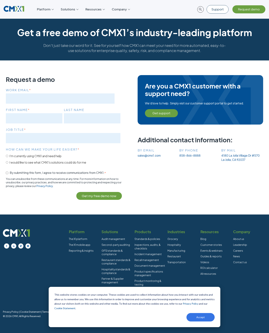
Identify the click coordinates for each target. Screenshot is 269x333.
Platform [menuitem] (77, 231)
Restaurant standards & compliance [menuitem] (116, 261)
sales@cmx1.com (149, 155)
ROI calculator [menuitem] (209, 267)
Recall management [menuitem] (146, 260)
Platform (44, 9)
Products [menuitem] (142, 231)
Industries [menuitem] (176, 231)
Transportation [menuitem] (176, 262)
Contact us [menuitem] (240, 262)
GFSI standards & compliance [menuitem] (112, 252)
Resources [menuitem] (209, 231)
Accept (200, 317)
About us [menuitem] (238, 238)
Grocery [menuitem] (172, 238)
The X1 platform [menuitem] (78, 238)
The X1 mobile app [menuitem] (79, 244)
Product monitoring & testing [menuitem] (147, 282)
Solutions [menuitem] (110, 231)
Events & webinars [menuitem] (211, 250)
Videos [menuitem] (204, 262)
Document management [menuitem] (149, 265)
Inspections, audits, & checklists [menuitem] (147, 246)
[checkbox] (63, 159)
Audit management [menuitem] (113, 238)
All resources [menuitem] (208, 273)
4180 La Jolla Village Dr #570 (240, 155)
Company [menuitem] (241, 231)
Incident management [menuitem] (148, 254)
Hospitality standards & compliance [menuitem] (116, 271)
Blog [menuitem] (203, 238)
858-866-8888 (190, 155)
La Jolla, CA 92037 (233, 160)
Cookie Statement (64, 308)
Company (119, 9)
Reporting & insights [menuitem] (81, 250)
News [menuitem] (236, 256)
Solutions (68, 9)
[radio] (63, 156)
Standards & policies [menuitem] (147, 238)
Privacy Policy (190, 303)
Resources (93, 9)
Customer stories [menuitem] (211, 244)
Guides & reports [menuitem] (211, 256)
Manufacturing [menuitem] (176, 250)
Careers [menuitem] (238, 250)
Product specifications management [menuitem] (148, 273)
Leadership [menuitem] (240, 244)
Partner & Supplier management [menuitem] (113, 280)
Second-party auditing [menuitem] (116, 244)
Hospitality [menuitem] (174, 244)
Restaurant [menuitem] (174, 256)
